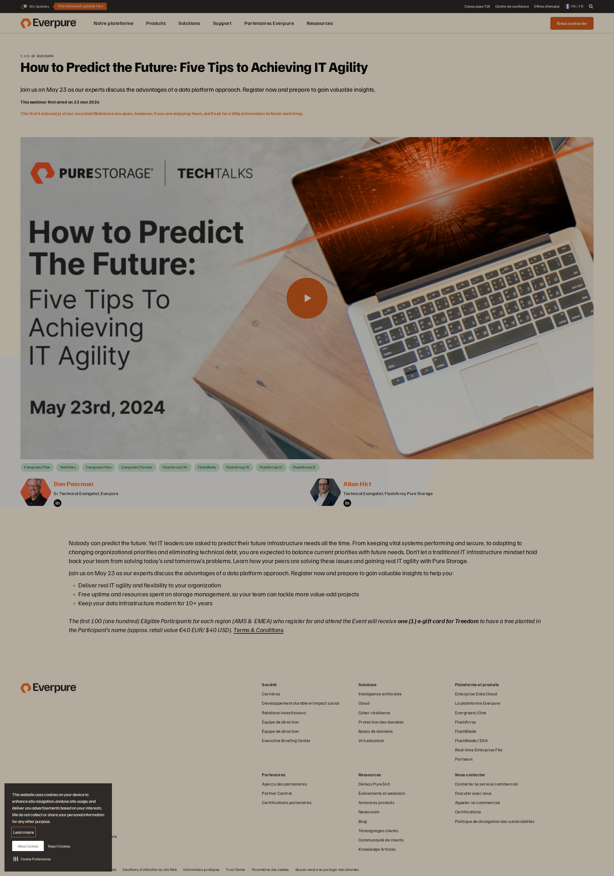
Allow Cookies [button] (28, 846)
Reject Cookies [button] (59, 846)
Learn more (23, 832)
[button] (32, 859)
